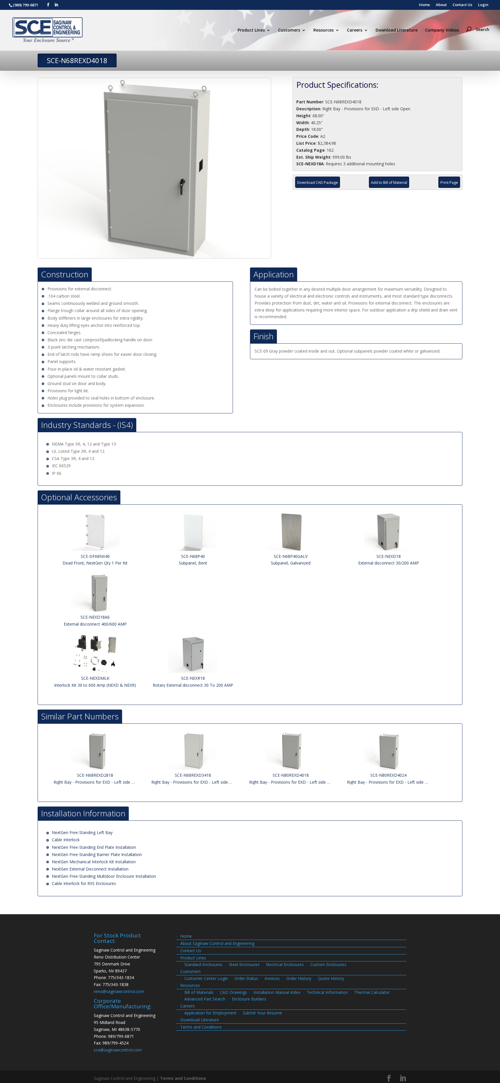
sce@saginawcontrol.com (118, 1050)
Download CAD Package (317, 182)
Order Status (246, 978)
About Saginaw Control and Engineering (217, 943)
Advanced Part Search (204, 999)
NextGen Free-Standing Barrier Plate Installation (97, 854)
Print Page (449, 182)
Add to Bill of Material (389, 182)
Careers (354, 30)
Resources (323, 30)
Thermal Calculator (372, 992)
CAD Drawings (233, 992)
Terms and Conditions (201, 1027)
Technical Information (327, 992)
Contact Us (462, 5)
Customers (289, 30)
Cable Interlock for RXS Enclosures (84, 883)
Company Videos (442, 30)
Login (483, 5)
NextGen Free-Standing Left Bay (82, 832)
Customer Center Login (206, 978)
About (441, 5)
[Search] (478, 19)
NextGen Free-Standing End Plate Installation (94, 847)
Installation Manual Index (276, 992)
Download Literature (397, 30)
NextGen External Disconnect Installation (90, 869)
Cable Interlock (66, 839)
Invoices (272, 978)
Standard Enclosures (203, 964)
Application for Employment (210, 1013)
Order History (298, 978)
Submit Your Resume (262, 1013)
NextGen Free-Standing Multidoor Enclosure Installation (104, 876)
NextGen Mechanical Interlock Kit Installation (94, 861)
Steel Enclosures (244, 964)
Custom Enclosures (328, 964)
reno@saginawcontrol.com (119, 991)
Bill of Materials (199, 992)
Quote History (331, 978)
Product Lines (251, 30)
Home (424, 5)
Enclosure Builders (249, 999)
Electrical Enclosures (285, 964)
